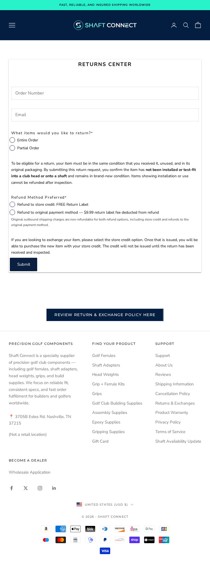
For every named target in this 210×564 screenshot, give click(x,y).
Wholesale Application (30, 472)
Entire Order (27, 140)
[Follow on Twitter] (25, 488)
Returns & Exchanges (175, 403)
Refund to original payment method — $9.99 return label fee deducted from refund (88, 212)
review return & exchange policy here (104, 314)
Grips (97, 393)
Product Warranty (171, 412)
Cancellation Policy (172, 393)
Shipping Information (174, 384)
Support (162, 355)
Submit (23, 264)
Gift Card (100, 441)
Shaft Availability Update (178, 441)
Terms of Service (170, 431)
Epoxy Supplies (106, 422)
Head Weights (105, 374)
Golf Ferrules (103, 355)
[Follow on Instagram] (40, 488)
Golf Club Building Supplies (117, 403)
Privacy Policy (168, 422)
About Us (164, 365)
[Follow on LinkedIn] (54, 488)
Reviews (163, 374)
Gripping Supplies (108, 431)
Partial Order (28, 148)
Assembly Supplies (109, 412)
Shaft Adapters (106, 365)
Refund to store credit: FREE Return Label (52, 204)
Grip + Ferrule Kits (108, 384)
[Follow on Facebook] (11, 488)
